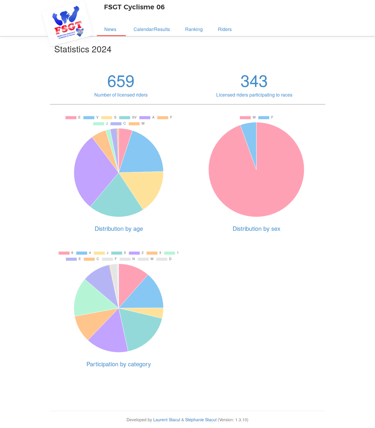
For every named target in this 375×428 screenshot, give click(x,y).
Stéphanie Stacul (201, 419)
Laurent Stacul (166, 419)
